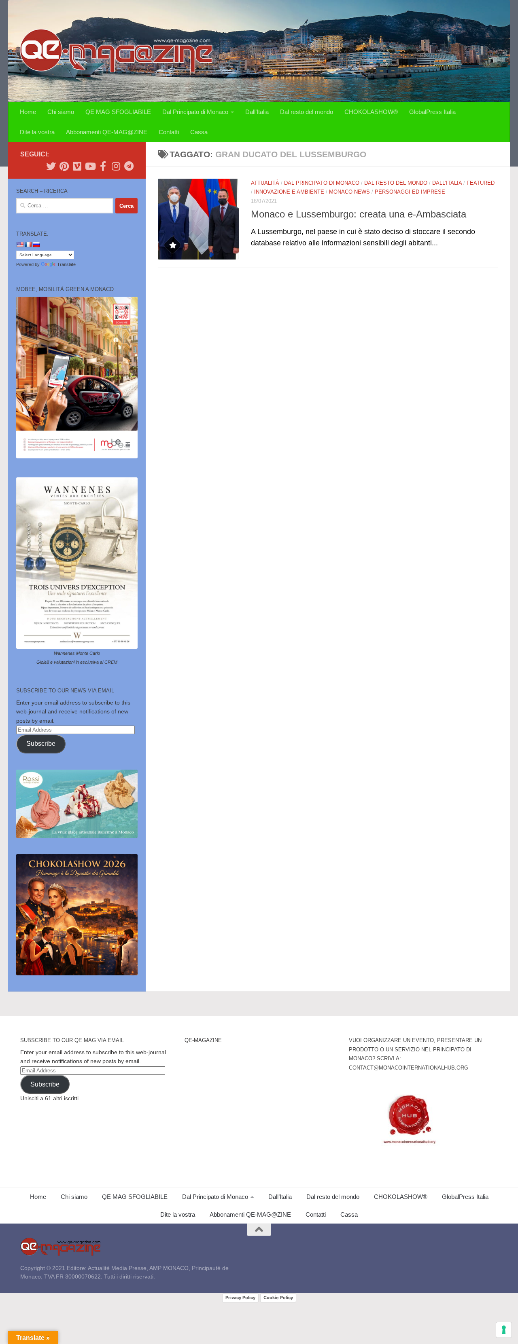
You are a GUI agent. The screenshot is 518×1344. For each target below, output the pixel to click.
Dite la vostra (37, 132)
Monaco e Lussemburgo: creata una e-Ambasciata (358, 214)
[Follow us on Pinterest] (64, 166)
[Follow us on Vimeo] (77, 166)
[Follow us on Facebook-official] (103, 166)
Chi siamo (60, 111)
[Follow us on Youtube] (90, 166)
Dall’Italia (257, 111)
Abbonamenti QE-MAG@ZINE (106, 132)
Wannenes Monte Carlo (77, 653)
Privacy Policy (240, 1297)
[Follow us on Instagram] (116, 166)
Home (28, 111)
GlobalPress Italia (432, 111)
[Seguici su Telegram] (129, 166)
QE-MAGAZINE (203, 1040)
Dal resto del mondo (306, 111)
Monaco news (349, 192)
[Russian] (36, 244)
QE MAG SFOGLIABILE (118, 111)
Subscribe (40, 743)
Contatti (169, 132)
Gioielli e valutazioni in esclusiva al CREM (76, 662)
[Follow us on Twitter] (51, 166)
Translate (66, 264)
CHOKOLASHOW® (371, 111)
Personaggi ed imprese (410, 192)
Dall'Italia (447, 183)
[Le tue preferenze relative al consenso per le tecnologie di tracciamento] (504, 1330)
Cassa (199, 132)
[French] (28, 244)
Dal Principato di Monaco (195, 111)
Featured (481, 183)
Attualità (265, 183)
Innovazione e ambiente (289, 192)
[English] (19, 244)
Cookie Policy (278, 1297)
